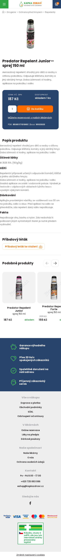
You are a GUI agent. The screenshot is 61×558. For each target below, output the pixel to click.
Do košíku (37, 109)
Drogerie (11, 12)
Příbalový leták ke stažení (21, 246)
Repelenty (50, 12)
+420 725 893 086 (30, 481)
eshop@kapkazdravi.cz (30, 486)
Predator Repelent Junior (19, 310)
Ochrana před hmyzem (30, 12)
